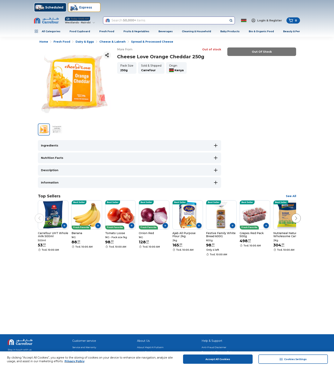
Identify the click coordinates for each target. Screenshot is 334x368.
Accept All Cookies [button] (217, 359)
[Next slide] (292, 214)
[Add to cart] (64, 225)
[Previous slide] (35, 214)
